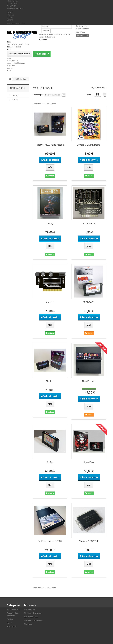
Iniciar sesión (12, 1)
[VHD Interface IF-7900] (50, 520)
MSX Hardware (13, 61)
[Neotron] (50, 360)
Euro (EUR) (11, 6)
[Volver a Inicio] (9, 79)
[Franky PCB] (89, 203)
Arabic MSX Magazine (88, 144)
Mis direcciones (31, 617)
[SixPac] (50, 442)
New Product (88, 381)
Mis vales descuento (32, 613)
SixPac (50, 462)
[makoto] (50, 282)
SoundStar (88, 462)
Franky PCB (89, 223)
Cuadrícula (97, 97)
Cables (9, 68)
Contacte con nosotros (16, 24)
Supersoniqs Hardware (16, 63)
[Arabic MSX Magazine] (89, 124)
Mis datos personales (33, 620)
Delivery (14, 95)
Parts (9, 70)
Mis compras (29, 610)
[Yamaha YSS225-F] (89, 520)
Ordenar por (38, 95)
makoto (50, 302)
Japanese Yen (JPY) (15, 9)
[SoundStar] (89, 442)
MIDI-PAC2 (89, 302)
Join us (14, 100)
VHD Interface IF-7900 (50, 541)
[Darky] (50, 203)
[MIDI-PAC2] (89, 282)
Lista (104, 97)
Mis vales (28, 624)
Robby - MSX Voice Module (50, 144)
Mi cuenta (30, 605)
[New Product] (89, 360)
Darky (50, 223)
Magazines (11, 65)
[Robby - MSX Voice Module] (50, 124)
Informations (17, 88)
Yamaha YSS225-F (89, 541)
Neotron (50, 381)
